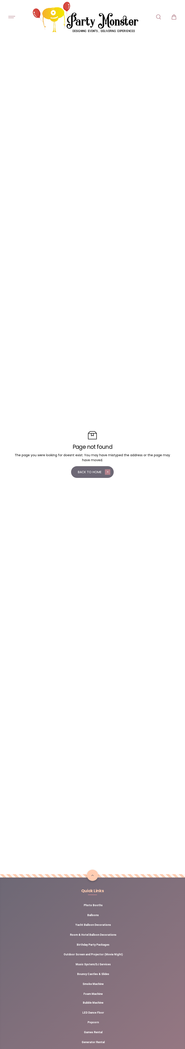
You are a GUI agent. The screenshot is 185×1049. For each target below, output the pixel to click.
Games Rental (93, 1032)
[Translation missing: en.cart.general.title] (174, 17)
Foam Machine (93, 994)
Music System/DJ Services (93, 964)
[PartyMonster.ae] (85, 17)
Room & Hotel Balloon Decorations (93, 934)
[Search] (158, 17)
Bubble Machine (93, 1002)
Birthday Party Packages (93, 944)
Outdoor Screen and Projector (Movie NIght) (93, 954)
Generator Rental (93, 1042)
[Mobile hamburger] (12, 17)
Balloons (93, 915)
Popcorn (93, 1022)
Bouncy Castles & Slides (93, 974)
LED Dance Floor (93, 1012)
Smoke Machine (93, 984)
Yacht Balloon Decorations (93, 924)
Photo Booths (93, 905)
